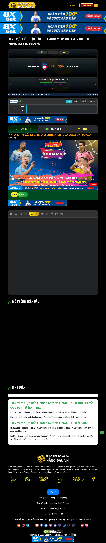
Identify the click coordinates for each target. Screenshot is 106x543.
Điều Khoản (28, 479)
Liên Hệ (94, 479)
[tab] (23, 129)
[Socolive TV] (22, 5)
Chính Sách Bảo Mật (43, 479)
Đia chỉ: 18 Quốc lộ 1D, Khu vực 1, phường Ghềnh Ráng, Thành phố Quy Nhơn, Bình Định (56, 519)
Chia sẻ (85, 129)
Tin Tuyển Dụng (60, 480)
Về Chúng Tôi (13, 480)
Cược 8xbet (87, 5)
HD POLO (23, 194)
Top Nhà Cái (73, 5)
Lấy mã (53, 492)
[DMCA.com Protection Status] (53, 532)
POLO (14, 194)
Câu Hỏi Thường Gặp (78, 479)
